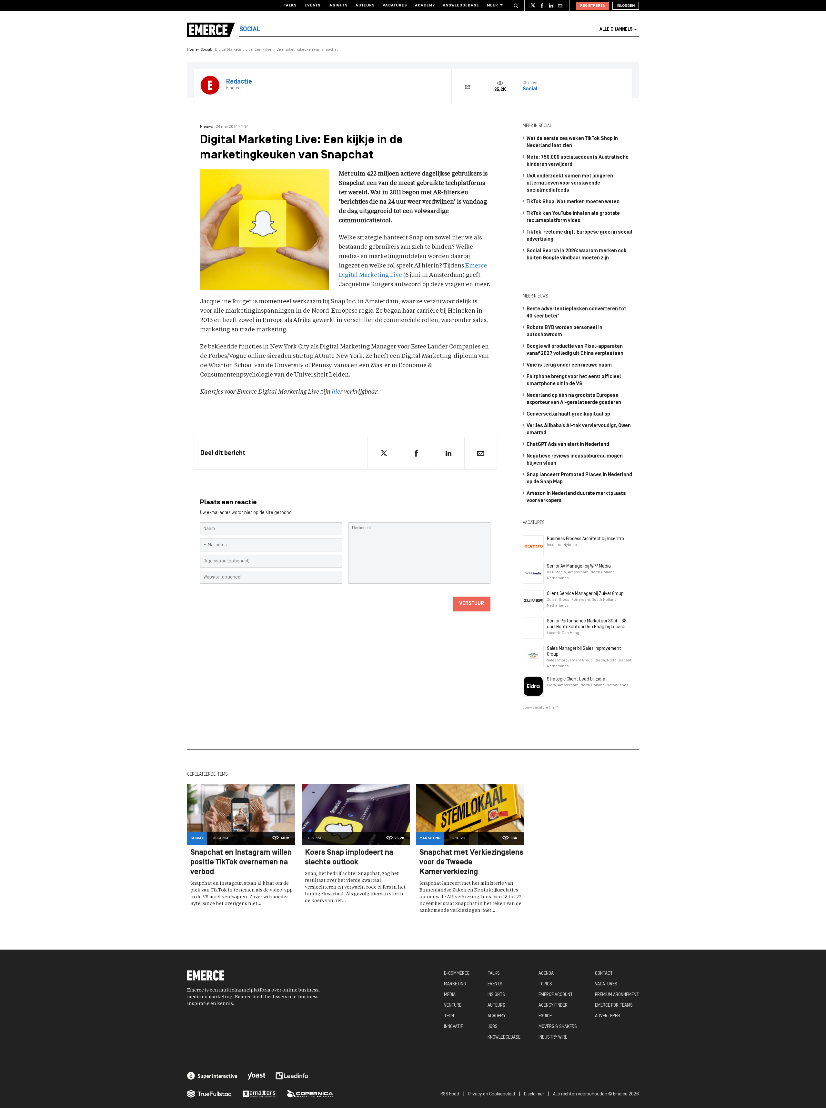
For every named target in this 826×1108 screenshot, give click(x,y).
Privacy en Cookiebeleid (491, 1094)
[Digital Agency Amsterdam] (212, 1076)
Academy (425, 5)
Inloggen (626, 6)
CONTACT (604, 973)
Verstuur (471, 603)
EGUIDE (545, 1016)
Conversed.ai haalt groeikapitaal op (568, 414)
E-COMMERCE (456, 973)
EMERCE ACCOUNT (556, 994)
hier (337, 392)
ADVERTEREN (607, 1016)
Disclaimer (534, 1094)
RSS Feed (449, 1094)
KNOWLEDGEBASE (504, 1037)
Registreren (592, 6)
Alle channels (615, 29)
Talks (290, 5)
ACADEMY (497, 1016)
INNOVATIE (453, 1026)
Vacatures (395, 5)
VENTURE (452, 1005)
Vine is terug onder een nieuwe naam (569, 365)
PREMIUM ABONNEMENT (617, 994)
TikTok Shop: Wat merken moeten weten (573, 202)
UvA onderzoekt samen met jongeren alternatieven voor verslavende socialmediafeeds (570, 183)
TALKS (494, 973)
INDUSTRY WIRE (553, 1037)
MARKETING (455, 984)
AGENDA (546, 973)
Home (192, 50)
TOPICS (545, 984)
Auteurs (365, 5)
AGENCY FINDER (553, 1005)
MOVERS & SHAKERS (558, 1026)
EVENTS (495, 984)
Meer (492, 5)
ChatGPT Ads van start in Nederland (568, 444)
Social (206, 50)
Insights (338, 5)
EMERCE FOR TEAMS (614, 1005)
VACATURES (606, 984)
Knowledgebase (461, 5)
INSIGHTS (496, 994)
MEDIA (450, 994)
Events (313, 5)
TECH (449, 1016)
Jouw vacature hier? (540, 708)
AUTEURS (496, 1005)
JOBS (493, 1026)
